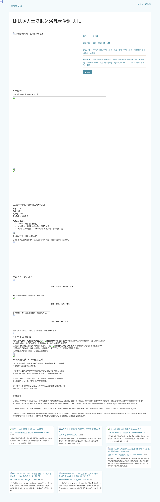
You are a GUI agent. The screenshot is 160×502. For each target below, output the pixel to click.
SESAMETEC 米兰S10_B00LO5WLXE (25, 479)
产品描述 (86, 59)
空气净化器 (16, 6)
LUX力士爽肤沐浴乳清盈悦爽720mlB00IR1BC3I (126, 432)
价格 (85, 36)
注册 (149, 4)
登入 (141, 4)
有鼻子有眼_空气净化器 (123, 50)
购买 (88, 72)
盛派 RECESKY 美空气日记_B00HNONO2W (125, 454)
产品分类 (86, 50)
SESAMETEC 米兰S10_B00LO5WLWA (74, 479)
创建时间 (86, 43)
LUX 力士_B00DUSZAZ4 (68, 434)
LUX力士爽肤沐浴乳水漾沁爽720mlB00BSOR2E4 (29, 432)
